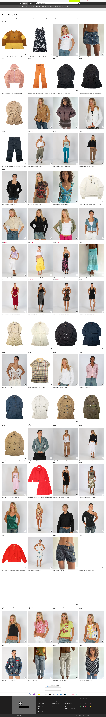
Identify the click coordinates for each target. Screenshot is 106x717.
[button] (80, 703)
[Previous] (69, 15)
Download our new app (74, 0)
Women (7, 11)
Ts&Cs (83, 715)
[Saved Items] (84, 3)
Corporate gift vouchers (69, 703)
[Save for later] (25, 54)
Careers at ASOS (54, 701)
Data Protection (40, 709)
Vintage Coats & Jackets (83, 14)
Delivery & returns (41, 703)
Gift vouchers (67, 701)
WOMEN (25, 3)
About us (53, 700)
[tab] (19, 6)
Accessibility (87, 715)
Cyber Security (54, 706)
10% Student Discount (41, 706)
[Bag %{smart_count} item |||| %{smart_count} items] (87, 3)
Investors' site (54, 705)
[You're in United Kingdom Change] (87, 1)
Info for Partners (67, 706)
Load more (53, 689)
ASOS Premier (40, 705)
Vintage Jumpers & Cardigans (95, 14)
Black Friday (67, 705)
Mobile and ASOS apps (69, 700)
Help (38, 700)
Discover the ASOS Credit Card (70, 708)
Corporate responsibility (55, 703)
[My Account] (82, 3)
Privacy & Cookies (79, 715)
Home (3, 11)
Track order (39, 701)
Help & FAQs (83, 0)
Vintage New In (74, 14)
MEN (31, 3)
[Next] (103, 15)
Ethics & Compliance (41, 711)
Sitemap (39, 708)
